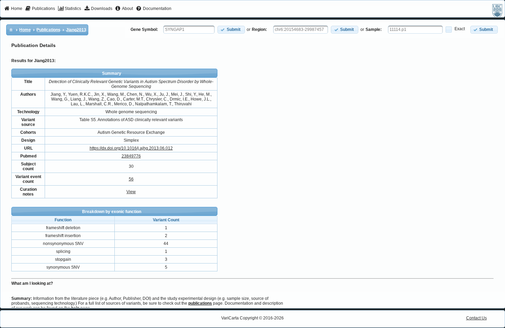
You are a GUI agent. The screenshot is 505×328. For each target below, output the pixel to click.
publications (200, 303)
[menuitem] (13, 9)
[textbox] (189, 29)
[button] (231, 30)
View (131, 191)
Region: (259, 29)
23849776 (131, 156)
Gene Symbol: (144, 29)
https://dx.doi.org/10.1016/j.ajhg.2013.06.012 (131, 148)
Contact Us (476, 318)
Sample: (374, 29)
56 (131, 179)
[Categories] (11, 29)
